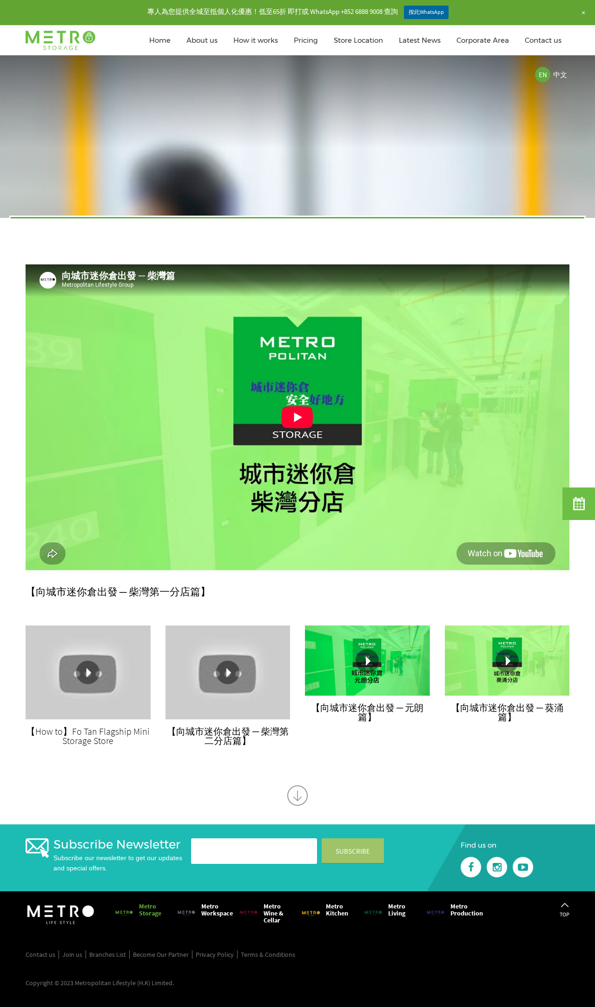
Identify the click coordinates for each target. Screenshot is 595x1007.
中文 (560, 74)
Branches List (107, 954)
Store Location (358, 40)
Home (160, 40)
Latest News (420, 40)
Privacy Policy (215, 954)
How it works (255, 40)
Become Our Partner (161, 954)
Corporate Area (482, 40)
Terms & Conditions (268, 954)
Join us (72, 954)
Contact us (543, 40)
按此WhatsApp (426, 11)
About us (202, 40)
